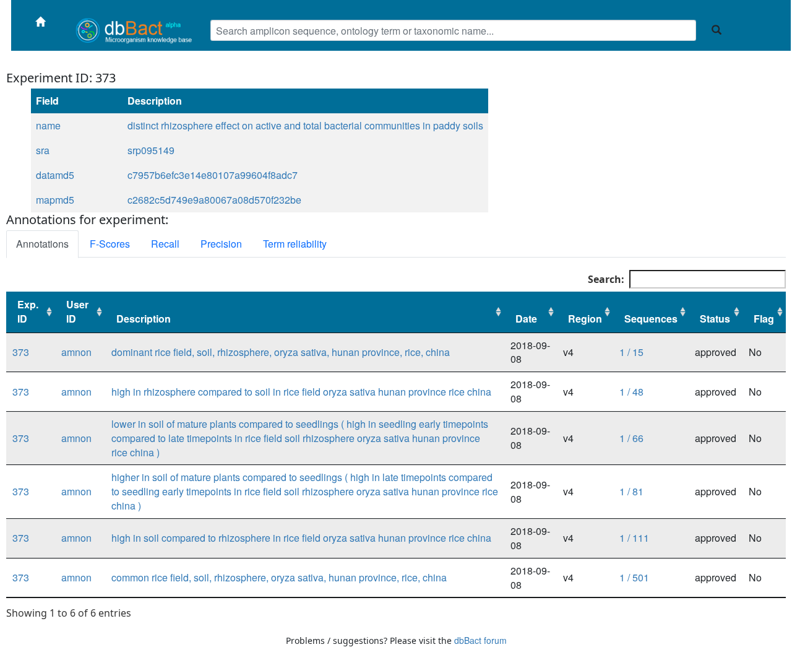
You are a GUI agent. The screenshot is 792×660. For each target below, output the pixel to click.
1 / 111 (634, 538)
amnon (76, 352)
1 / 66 (631, 438)
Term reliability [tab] (295, 244)
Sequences (651, 318)
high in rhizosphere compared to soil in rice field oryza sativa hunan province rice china (301, 391)
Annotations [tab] (42, 244)
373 (20, 352)
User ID (77, 311)
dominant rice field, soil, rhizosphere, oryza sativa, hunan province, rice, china (280, 352)
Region (585, 318)
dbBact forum (480, 640)
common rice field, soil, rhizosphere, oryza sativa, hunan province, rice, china (279, 577)
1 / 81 (631, 491)
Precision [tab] (221, 244)
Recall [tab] (165, 244)
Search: (606, 279)
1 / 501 (634, 577)
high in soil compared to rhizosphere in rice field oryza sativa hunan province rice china (301, 538)
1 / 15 (631, 352)
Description (143, 318)
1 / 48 (631, 391)
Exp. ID (27, 311)
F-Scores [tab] (110, 244)
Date (526, 318)
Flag (764, 318)
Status (715, 318)
